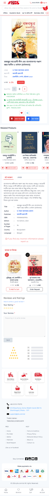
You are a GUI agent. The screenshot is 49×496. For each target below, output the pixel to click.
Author (8, 437)
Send (8, 340)
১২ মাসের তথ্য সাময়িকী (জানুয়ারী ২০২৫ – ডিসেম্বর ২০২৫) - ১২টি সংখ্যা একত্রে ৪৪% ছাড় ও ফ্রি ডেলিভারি (25, 101)
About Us (29, 440)
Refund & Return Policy (34, 437)
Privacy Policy (31, 434)
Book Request (10, 443)
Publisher (9, 440)
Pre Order (9, 434)
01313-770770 (36, 3)
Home (8, 431)
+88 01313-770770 (16, 404)
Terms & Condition (32, 431)
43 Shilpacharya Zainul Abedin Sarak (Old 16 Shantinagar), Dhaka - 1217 (25, 409)
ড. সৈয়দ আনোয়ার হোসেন (21, 70)
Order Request (35, 289)
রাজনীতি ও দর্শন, (18, 77)
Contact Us (30, 443)
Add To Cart (15, 289)
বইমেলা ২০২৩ (28, 77)
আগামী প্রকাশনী (18, 73)
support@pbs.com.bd (17, 414)
